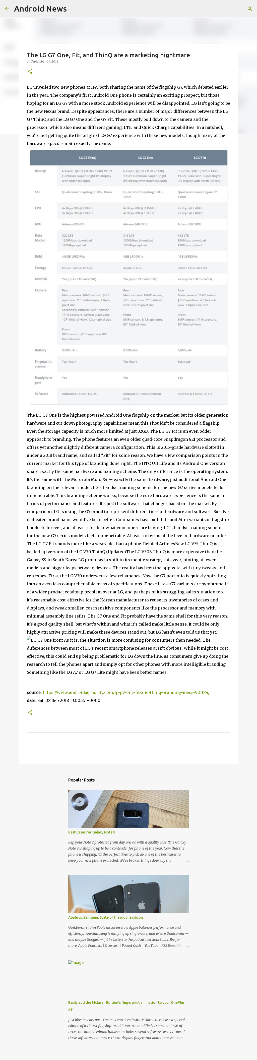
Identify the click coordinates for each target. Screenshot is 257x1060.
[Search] (250, 9)
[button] (30, 71)
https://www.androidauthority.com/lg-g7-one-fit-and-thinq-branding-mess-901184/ (126, 692)
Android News (40, 8)
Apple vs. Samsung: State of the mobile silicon (105, 917)
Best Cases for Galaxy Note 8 (91, 832)
